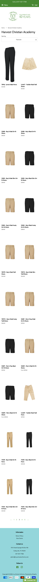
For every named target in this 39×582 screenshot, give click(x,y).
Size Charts (19, 538)
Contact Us (31, 580)
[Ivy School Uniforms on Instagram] (22, 567)
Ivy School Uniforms (19, 574)
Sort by (4, 36)
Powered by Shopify (31, 574)
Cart (36, 5)
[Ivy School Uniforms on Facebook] (17, 567)
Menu (6, 5)
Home (3, 28)
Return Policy (19, 536)
